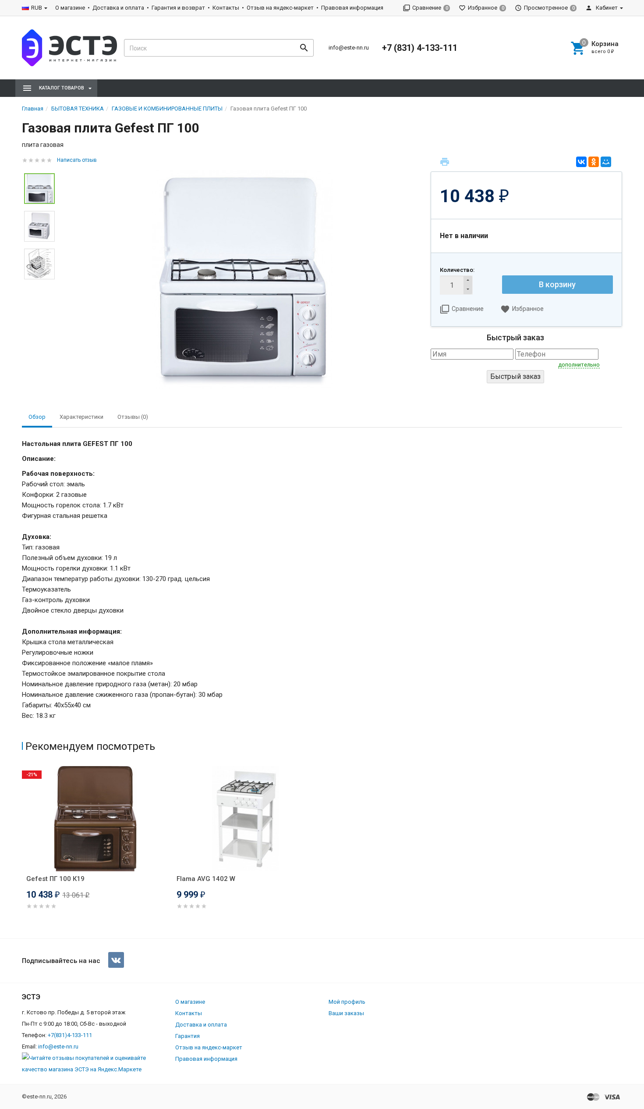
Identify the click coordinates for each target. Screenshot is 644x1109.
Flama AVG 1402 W (206, 879)
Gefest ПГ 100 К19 (55, 879)
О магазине (70, 7)
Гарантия (187, 1036)
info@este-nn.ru (349, 47)
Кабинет (606, 7)
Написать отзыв (77, 160)
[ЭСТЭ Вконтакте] (116, 960)
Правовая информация (352, 7)
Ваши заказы (346, 1013)
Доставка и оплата (118, 7)
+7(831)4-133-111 (70, 1035)
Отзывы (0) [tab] (132, 417)
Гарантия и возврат (178, 7)
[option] (243, 279)
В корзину (557, 284)
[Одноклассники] (593, 162)
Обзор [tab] (37, 417)
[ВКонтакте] (581, 162)
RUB (36, 7)
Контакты (225, 7)
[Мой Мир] (606, 162)
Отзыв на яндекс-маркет (280, 7)
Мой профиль (347, 1001)
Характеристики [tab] (81, 417)
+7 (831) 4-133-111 (419, 48)
